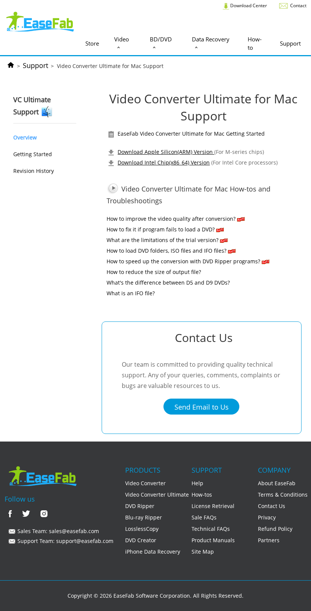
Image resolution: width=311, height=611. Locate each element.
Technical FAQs (211, 528)
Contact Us (271, 506)
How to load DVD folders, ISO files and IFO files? (166, 250)
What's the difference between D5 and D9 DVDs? (168, 282)
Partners (269, 540)
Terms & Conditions (283, 494)
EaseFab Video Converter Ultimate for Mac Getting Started (190, 133)
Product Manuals (213, 540)
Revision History (33, 170)
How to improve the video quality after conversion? (171, 218)
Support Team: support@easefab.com (64, 541)
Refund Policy (275, 528)
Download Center (248, 5)
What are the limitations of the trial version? (163, 240)
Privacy (267, 517)
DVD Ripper (139, 506)
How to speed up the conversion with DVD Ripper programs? (183, 261)
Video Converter (145, 483)
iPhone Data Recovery (152, 551)
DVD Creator (140, 540)
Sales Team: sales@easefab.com (57, 531)
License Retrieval (213, 506)
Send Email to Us (201, 407)
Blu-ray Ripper (143, 517)
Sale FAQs (204, 517)
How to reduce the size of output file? (154, 271)
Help (197, 483)
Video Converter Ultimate (157, 494)
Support (35, 65)
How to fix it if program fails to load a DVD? (161, 229)
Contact (297, 5)
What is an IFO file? (131, 293)
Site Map (203, 551)
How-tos (202, 494)
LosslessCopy (142, 528)
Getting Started (32, 154)
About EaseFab (276, 483)
